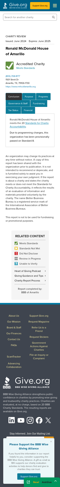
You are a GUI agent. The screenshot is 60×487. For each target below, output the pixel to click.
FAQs (14, 345)
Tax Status (13, 110)
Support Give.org (39, 5)
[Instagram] (30, 420)
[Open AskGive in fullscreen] (28, 482)
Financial (28, 110)
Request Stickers (39, 337)
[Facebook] (39, 420)
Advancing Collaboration (13, 365)
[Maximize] (55, 481)
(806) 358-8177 (13, 76)
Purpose (29, 96)
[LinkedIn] (11, 420)
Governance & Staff (18, 103)
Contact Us (14, 339)
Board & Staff (14, 327)
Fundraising (39, 103)
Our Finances (13, 333)
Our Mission (13, 321)
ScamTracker (14, 356)
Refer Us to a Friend (39, 329)
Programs (43, 96)
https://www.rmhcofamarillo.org (21, 86)
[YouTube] (21, 420)
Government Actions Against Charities (39, 346)
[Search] (53, 17)
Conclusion (13, 96)
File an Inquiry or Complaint (39, 356)
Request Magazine (38, 321)
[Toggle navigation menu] (55, 5)
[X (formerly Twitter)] (48, 420)
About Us (14, 315)
